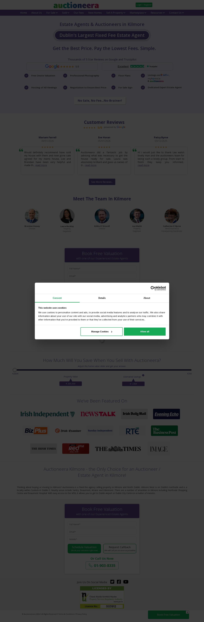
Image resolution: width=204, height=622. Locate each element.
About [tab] (147, 298)
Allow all (144, 331)
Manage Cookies (100, 331)
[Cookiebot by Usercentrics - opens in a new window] (153, 288)
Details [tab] (102, 298)
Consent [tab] (57, 298)
